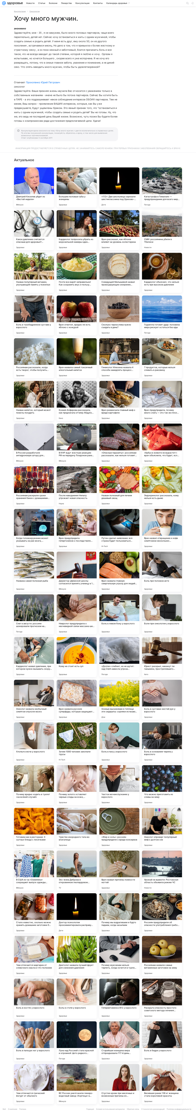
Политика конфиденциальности (179, 1109)
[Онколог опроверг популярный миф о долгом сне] (162, 828)
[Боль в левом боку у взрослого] (119, 614)
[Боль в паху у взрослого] (119, 742)
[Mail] (4, 3)
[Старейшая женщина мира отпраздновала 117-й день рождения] (119, 1041)
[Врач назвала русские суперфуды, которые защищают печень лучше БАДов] (77, 700)
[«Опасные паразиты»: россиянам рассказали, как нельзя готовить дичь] (119, 444)
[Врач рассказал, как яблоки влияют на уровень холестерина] (119, 230)
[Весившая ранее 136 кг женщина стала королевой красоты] (162, 1084)
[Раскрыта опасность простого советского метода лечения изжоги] (162, 999)
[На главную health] (14, 3)
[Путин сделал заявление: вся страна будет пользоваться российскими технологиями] (119, 529)
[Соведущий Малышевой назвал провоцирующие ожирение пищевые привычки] (119, 273)
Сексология (34, 11)
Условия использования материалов (110, 1109)
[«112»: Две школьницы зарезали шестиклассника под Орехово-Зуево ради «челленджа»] (119, 187)
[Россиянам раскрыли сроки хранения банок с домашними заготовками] (34, 486)
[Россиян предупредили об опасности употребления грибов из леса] (162, 913)
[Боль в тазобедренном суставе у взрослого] (34, 316)
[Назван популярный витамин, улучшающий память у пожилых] (34, 273)
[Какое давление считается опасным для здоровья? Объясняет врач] (34, 230)
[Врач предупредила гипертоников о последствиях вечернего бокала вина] (77, 529)
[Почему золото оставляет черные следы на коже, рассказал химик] (77, 785)
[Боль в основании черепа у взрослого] (162, 742)
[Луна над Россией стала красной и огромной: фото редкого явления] (77, 1041)
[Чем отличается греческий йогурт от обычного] (34, 1084)
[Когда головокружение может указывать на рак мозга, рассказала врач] (34, 529)
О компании (12, 1109)
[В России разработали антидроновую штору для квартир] (34, 444)
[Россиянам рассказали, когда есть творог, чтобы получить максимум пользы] (34, 358)
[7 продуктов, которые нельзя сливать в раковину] (162, 358)
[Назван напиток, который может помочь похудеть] (34, 401)
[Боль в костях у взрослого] (34, 999)
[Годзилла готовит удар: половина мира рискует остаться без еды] (162, 316)
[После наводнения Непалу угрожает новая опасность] (77, 486)
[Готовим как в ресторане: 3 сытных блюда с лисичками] (34, 828)
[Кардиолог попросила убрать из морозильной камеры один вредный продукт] (77, 230)
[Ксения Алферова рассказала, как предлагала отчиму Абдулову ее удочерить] (77, 401)
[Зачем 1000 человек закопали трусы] (77, 742)
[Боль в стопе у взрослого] (77, 999)
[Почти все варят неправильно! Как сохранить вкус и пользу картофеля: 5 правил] (77, 273)
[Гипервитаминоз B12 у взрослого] (119, 999)
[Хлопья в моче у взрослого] (34, 742)
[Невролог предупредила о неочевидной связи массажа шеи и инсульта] (77, 614)
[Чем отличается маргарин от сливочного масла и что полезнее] (34, 956)
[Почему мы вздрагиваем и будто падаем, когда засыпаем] (119, 913)
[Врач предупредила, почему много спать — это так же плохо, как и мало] (162, 401)
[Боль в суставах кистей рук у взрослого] (162, 700)
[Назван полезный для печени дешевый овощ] (119, 486)
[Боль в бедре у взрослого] (162, 1041)
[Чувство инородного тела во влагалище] (77, 828)
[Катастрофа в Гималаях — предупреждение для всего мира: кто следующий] (162, 187)
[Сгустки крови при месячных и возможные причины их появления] (119, 1084)
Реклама (22, 1109)
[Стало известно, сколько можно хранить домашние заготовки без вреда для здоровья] (34, 913)
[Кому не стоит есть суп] (77, 657)
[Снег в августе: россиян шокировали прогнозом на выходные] (34, 614)
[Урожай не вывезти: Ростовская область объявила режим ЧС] (162, 871)
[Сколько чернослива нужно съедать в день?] (119, 316)
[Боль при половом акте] (162, 572)
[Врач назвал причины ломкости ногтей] (119, 871)
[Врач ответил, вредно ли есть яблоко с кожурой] (77, 316)
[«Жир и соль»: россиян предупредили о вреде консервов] (119, 828)
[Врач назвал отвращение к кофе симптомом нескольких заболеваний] (162, 529)
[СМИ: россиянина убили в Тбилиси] (162, 230)
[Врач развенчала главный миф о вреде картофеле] (119, 401)
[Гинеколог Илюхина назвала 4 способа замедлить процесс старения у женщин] (119, 358)
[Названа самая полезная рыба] (34, 572)
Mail (4, 1109)
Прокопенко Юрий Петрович (43, 82)
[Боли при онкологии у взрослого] (162, 614)
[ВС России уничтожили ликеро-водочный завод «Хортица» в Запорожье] (77, 1084)
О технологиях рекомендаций (153, 1109)
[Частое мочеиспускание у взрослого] (119, 785)
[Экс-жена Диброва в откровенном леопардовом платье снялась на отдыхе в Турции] (77, 871)
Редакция (90, 1109)
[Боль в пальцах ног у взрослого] (34, 1041)
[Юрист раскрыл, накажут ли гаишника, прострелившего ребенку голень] (162, 657)
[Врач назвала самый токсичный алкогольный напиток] (77, 358)
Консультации (20, 11)
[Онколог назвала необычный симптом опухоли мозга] (34, 700)
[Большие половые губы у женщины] (77, 187)
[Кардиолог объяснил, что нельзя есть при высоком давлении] (162, 273)
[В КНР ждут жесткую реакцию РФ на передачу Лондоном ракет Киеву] (77, 444)
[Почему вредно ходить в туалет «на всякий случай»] (34, 785)
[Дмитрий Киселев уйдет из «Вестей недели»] (34, 187)
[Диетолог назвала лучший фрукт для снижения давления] (77, 956)
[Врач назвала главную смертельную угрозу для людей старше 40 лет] (119, 572)
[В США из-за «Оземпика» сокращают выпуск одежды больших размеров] (34, 871)
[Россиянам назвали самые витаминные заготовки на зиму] (162, 956)
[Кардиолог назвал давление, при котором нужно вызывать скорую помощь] (34, 657)
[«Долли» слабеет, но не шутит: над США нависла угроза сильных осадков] (119, 657)
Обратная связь (133, 1109)
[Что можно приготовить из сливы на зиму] (162, 785)
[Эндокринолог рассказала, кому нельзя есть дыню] (162, 486)
